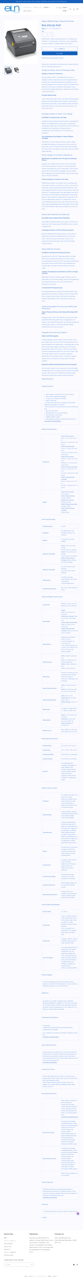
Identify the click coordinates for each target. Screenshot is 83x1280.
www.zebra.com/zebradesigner (52, 421)
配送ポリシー (56, 1276)
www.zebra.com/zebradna (50, 1062)
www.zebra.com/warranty (50, 1197)
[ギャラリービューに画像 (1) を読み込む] (8, 70)
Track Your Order (8, 1255)
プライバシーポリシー (10, 1240)
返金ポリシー (32, 1276)
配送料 (43, 28)
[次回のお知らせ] (78, 1)
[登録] (31, 1264)
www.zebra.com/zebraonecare (69, 1117)
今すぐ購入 (59, 53)
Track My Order (8, 1243)
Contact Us (7, 1249)
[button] (28, 7)
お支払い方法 (7, 1246)
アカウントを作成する (10, 1252)
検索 (5, 1238)
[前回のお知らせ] (4, 1)
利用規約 (50, 1276)
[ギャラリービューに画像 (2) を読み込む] (16, 70)
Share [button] (45, 1217)
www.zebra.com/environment (51, 1037)
